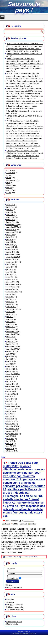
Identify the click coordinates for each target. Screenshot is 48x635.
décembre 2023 (12, 284)
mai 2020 (9, 361)
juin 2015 (9, 441)
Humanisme (10, 180)
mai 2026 (9, 212)
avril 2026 (10, 215)
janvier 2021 (10, 344)
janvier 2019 (10, 384)
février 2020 (10, 369)
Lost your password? (14, 588)
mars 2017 (10, 404)
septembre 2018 (12, 389)
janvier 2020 (10, 371)
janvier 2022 (10, 329)
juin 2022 (9, 317)
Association (10, 173)
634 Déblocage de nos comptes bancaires (22, 151)
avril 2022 (10, 322)
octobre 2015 (11, 431)
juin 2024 (9, 269)
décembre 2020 (12, 347)
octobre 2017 (11, 394)
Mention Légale (12, 624)
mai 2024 (9, 272)
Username (11, 569)
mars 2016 (10, 419)
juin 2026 (9, 210)
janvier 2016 (10, 424)
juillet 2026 (10, 207)
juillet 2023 (10, 297)
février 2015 (10, 451)
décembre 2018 (12, 386)
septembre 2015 (12, 434)
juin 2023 (9, 299)
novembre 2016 (12, 406)
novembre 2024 (12, 257)
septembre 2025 (12, 232)
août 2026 (10, 205)
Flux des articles (14, 605)
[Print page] (32, 525)
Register (9, 585)
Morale (8, 185)
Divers (8, 178)
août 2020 (10, 354)
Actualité (9, 170)
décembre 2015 (12, 426)
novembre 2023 (12, 287)
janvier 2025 (10, 252)
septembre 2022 (12, 309)
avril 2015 (10, 446)
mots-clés (10, 190)
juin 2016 (9, 414)
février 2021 (10, 342)
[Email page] (23, 525)
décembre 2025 (12, 225)
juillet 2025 (10, 237)
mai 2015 (9, 444)
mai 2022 (9, 319)
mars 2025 (10, 247)
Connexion (10, 602)
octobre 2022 (11, 307)
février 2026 (10, 220)
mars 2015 (10, 449)
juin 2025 (9, 240)
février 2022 (10, 327)
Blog (8, 175)
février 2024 (10, 279)
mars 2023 (10, 302)
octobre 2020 (11, 352)
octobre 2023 (11, 289)
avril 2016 (10, 416)
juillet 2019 (10, 379)
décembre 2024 (12, 255)
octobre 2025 (11, 230)
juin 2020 (9, 359)
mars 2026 (10, 217)
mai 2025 (9, 242)
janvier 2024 (10, 282)
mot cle (9, 188)
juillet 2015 (10, 439)
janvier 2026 (10, 222)
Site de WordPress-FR (14, 609)
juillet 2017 (10, 399)
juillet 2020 (10, 357)
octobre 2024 (11, 260)
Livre (8, 183)
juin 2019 (9, 381)
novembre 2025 (12, 227)
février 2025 (10, 250)
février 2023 (10, 304)
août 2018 (10, 391)
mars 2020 (10, 366)
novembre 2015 (12, 429)
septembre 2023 (12, 292)
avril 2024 (10, 274)
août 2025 (10, 235)
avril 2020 (10, 364)
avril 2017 (10, 401)
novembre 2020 (12, 349)
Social (8, 193)
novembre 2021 (12, 334)
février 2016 (10, 421)
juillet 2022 (10, 314)
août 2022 (10, 312)
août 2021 (10, 337)
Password (11, 573)
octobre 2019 (11, 376)
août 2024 (10, 264)
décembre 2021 (12, 332)
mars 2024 (10, 277)
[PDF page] (14, 525)
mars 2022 (10, 324)
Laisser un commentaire (29, 557)
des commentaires (15, 607)
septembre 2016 (12, 409)
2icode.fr (27, 631)
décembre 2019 (12, 374)
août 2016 (10, 411)
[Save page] (5, 525)
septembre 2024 (12, 262)
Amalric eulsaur (29, 521)
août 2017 (10, 396)
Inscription (10, 600)
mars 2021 (10, 339)
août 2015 (10, 436)
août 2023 (10, 294)
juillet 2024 (10, 267)
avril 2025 (10, 245)
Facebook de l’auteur (14, 622)
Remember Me (12, 578)
